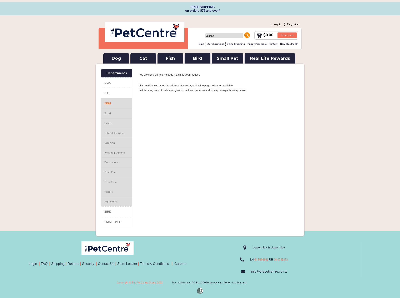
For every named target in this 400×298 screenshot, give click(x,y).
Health (108, 123)
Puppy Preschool (257, 44)
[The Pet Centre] (144, 40)
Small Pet (227, 58)
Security (88, 264)
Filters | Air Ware (114, 133)
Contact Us (106, 264)
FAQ (45, 264)
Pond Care (110, 182)
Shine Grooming (236, 44)
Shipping (58, 264)
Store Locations (215, 44)
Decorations (111, 162)
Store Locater (127, 264)
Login (34, 264)
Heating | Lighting (114, 152)
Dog (116, 58)
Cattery (273, 44)
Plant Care (110, 172)
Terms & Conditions (155, 264)
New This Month (289, 44)
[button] (247, 36)
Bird (197, 58)
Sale (201, 44)
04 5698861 (261, 259)
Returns (73, 264)
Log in (277, 24)
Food (107, 113)
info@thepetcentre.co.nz (269, 271)
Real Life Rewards (270, 58)
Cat (143, 58)
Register (293, 24)
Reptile (108, 191)
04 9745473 (281, 259)
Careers (180, 264)
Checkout (287, 35)
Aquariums (111, 201)
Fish (170, 58)
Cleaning (109, 143)
